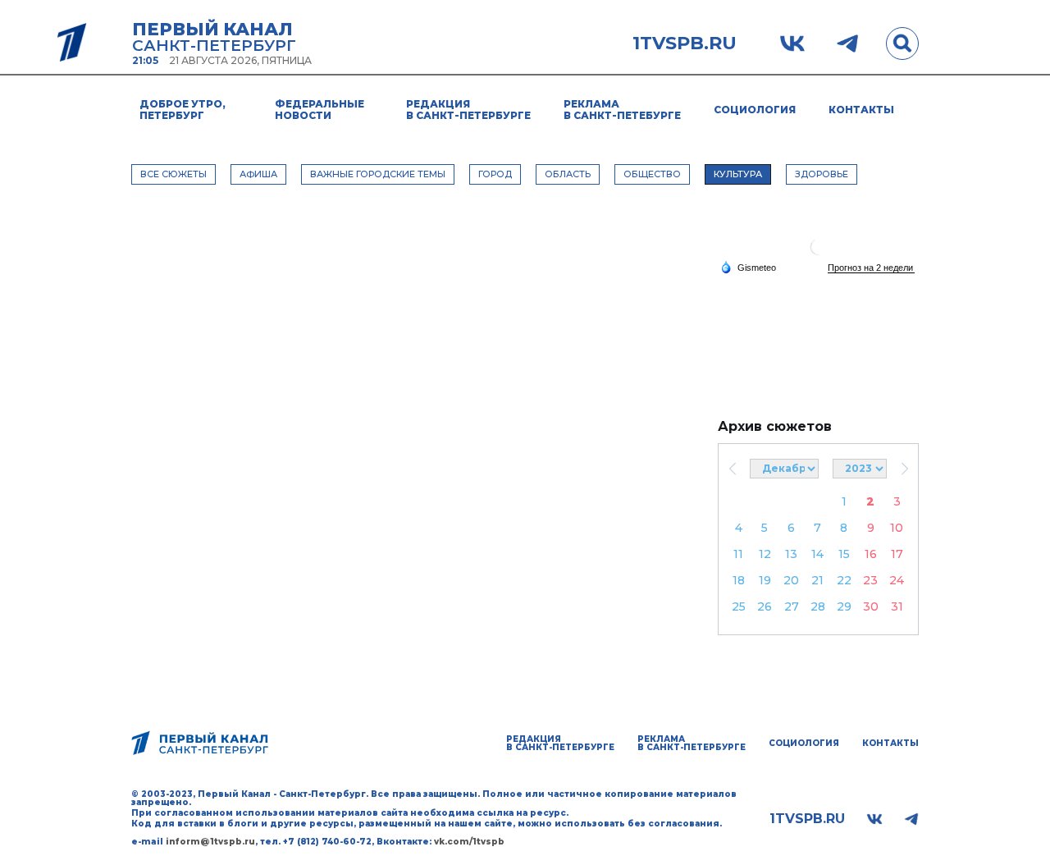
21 (817, 580)
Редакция (468, 109)
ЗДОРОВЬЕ (821, 174)
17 (897, 554)
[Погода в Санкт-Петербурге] (819, 253)
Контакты (861, 109)
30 (871, 606)
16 (871, 554)
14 (817, 554)
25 (739, 606)
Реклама (622, 109)
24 (896, 580)
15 (844, 554)
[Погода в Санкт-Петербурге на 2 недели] (871, 268)
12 (765, 554)
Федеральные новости (319, 109)
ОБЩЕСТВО (652, 174)
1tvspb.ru (684, 43)
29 (844, 606)
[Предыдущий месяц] (732, 468)
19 (765, 580)
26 (764, 606)
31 (897, 606)
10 (896, 527)
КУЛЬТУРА (738, 174)
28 (817, 606)
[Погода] (748, 267)
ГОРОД (495, 174)
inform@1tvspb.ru (210, 841)
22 (844, 580)
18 (739, 580)
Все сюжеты (173, 174)
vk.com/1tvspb (469, 841)
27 (791, 606)
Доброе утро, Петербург (182, 109)
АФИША (258, 174)
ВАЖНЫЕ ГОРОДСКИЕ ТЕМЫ (377, 174)
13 (791, 554)
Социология (755, 109)
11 (738, 554)
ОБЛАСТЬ (568, 174)
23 (870, 580)
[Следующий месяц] (904, 468)
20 (791, 580)
